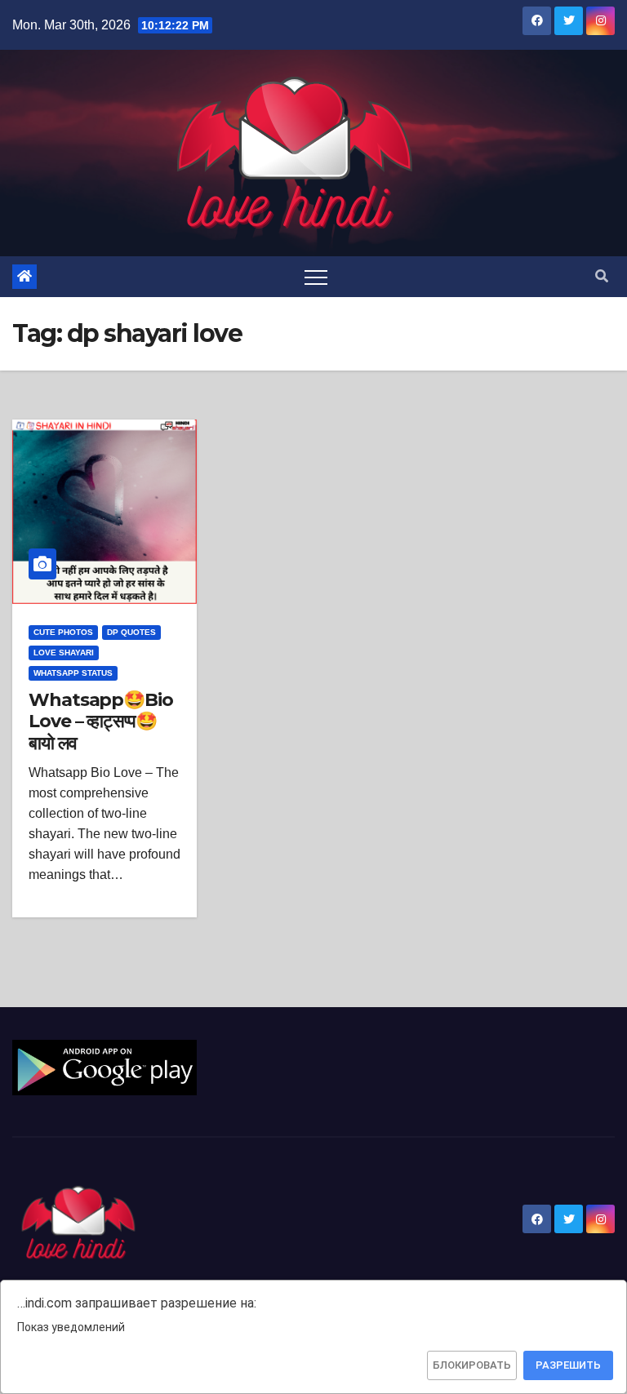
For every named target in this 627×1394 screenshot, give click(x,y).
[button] (601, 276)
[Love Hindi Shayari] (104, 1067)
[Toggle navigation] (316, 277)
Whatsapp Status (73, 672)
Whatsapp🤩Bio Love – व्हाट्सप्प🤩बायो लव (101, 721)
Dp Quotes (131, 632)
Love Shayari (63, 652)
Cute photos (63, 632)
